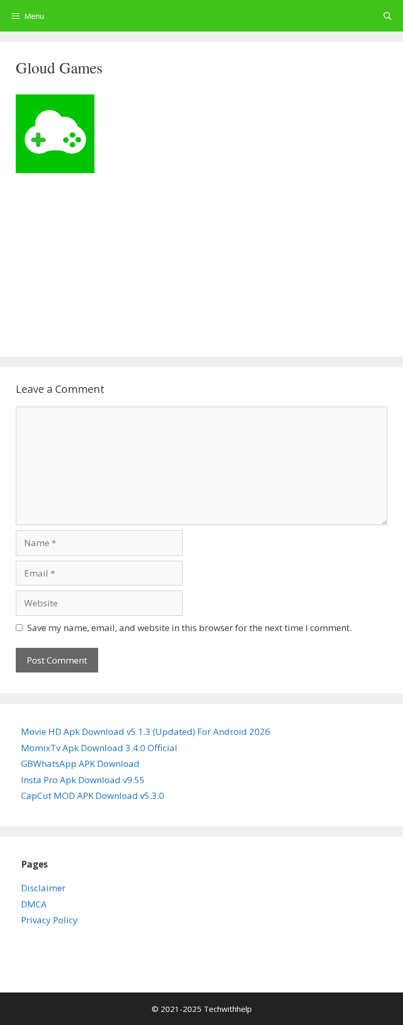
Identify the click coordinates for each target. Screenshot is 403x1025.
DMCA (34, 904)
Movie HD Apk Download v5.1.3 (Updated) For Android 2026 (145, 731)
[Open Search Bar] (387, 15)
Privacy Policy (49, 920)
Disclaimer (43, 888)
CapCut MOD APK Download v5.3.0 (92, 795)
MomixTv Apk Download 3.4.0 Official (99, 748)
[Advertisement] (201, 263)
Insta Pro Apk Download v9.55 (83, 780)
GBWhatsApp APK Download (80, 763)
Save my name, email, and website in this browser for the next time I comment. (189, 628)
